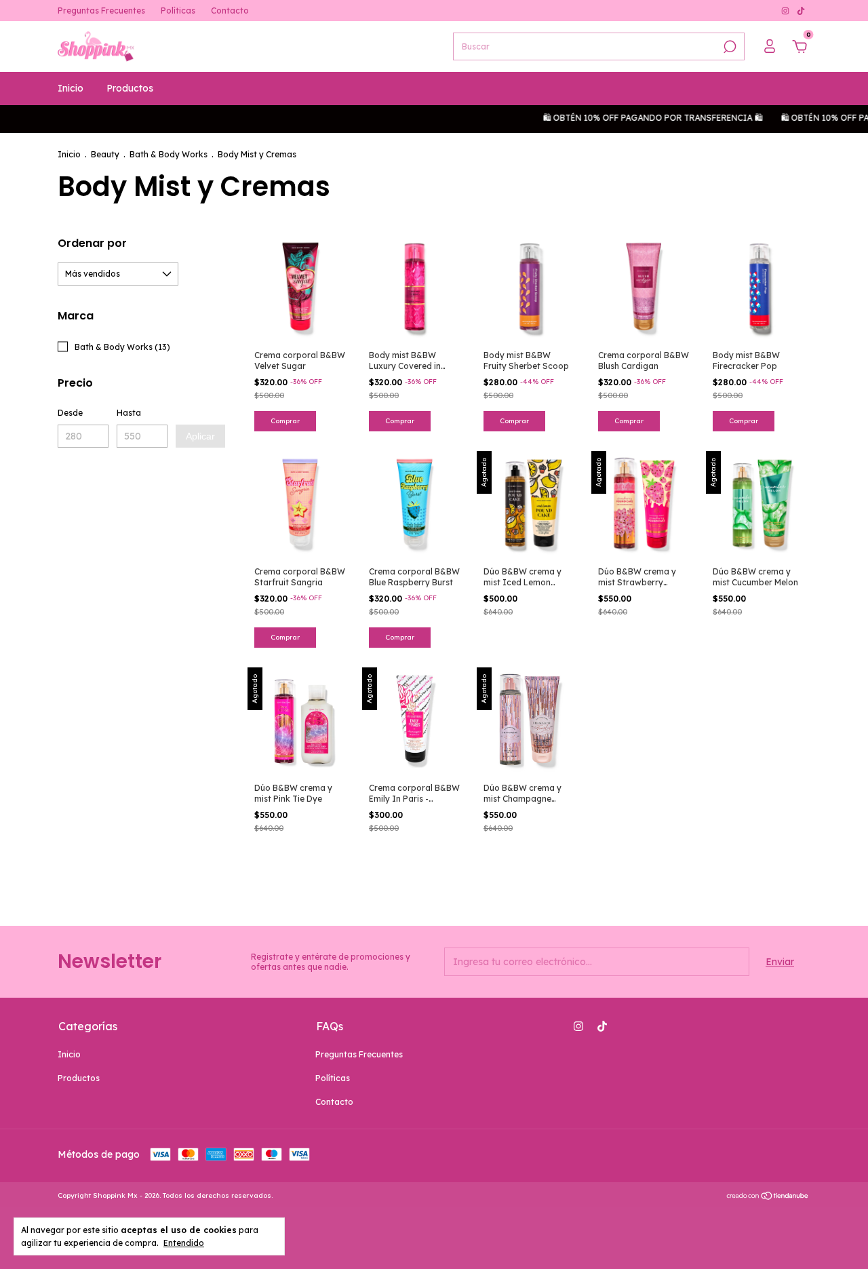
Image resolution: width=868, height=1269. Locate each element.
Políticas (178, 10)
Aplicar (200, 436)
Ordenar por (92, 243)
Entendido (183, 1243)
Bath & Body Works (169, 154)
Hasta (129, 413)
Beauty (105, 154)
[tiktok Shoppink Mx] (801, 10)
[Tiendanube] (768, 1197)
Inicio (70, 88)
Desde (70, 413)
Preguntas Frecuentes (101, 10)
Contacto (230, 10)
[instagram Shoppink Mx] (786, 10)
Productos (129, 88)
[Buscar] (728, 46)
